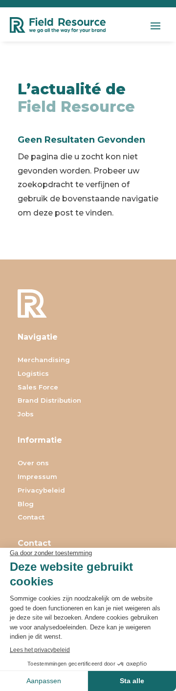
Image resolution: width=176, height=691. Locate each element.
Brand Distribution (49, 401)
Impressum (37, 477)
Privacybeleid (41, 491)
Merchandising (44, 360)
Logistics (33, 374)
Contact (31, 518)
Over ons (33, 463)
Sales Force (38, 388)
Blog (26, 504)
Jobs (26, 414)
